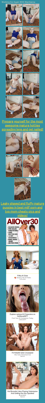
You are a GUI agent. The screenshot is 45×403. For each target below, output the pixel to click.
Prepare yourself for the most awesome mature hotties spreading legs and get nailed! (22, 125)
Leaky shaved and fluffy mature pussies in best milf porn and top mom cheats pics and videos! (22, 209)
